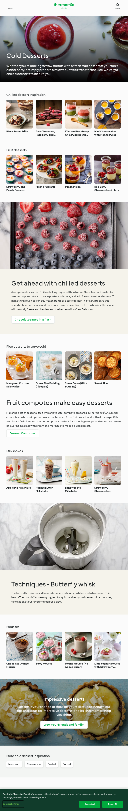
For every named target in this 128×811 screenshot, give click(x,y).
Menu (10, 8)
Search (117, 8)
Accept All (90, 804)
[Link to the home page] (64, 6)
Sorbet (52, 764)
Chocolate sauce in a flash (33, 319)
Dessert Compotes (23, 433)
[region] (64, 800)
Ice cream (14, 764)
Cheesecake (34, 764)
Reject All (112, 804)
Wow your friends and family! (64, 724)
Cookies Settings (11, 804)
